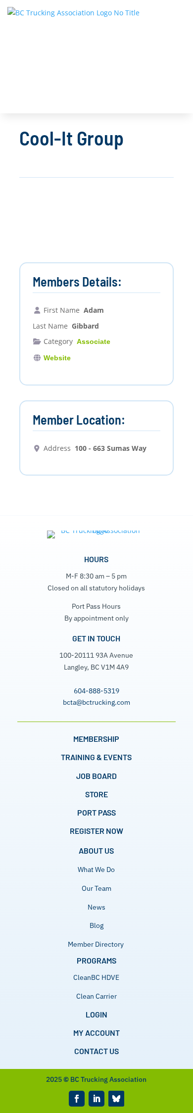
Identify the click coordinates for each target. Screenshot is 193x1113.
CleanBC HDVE (96, 977)
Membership (96, 738)
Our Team (96, 888)
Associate (93, 341)
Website (57, 358)
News (96, 907)
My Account (96, 1032)
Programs (96, 960)
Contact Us (96, 1051)
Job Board (96, 775)
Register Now (96, 830)
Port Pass (96, 812)
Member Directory (96, 944)
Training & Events (96, 757)
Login (96, 1014)
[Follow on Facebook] (77, 1099)
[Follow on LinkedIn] (96, 1099)
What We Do (96, 869)
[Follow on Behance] (116, 1099)
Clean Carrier (96, 996)
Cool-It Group (71, 137)
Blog (96, 925)
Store (96, 794)
